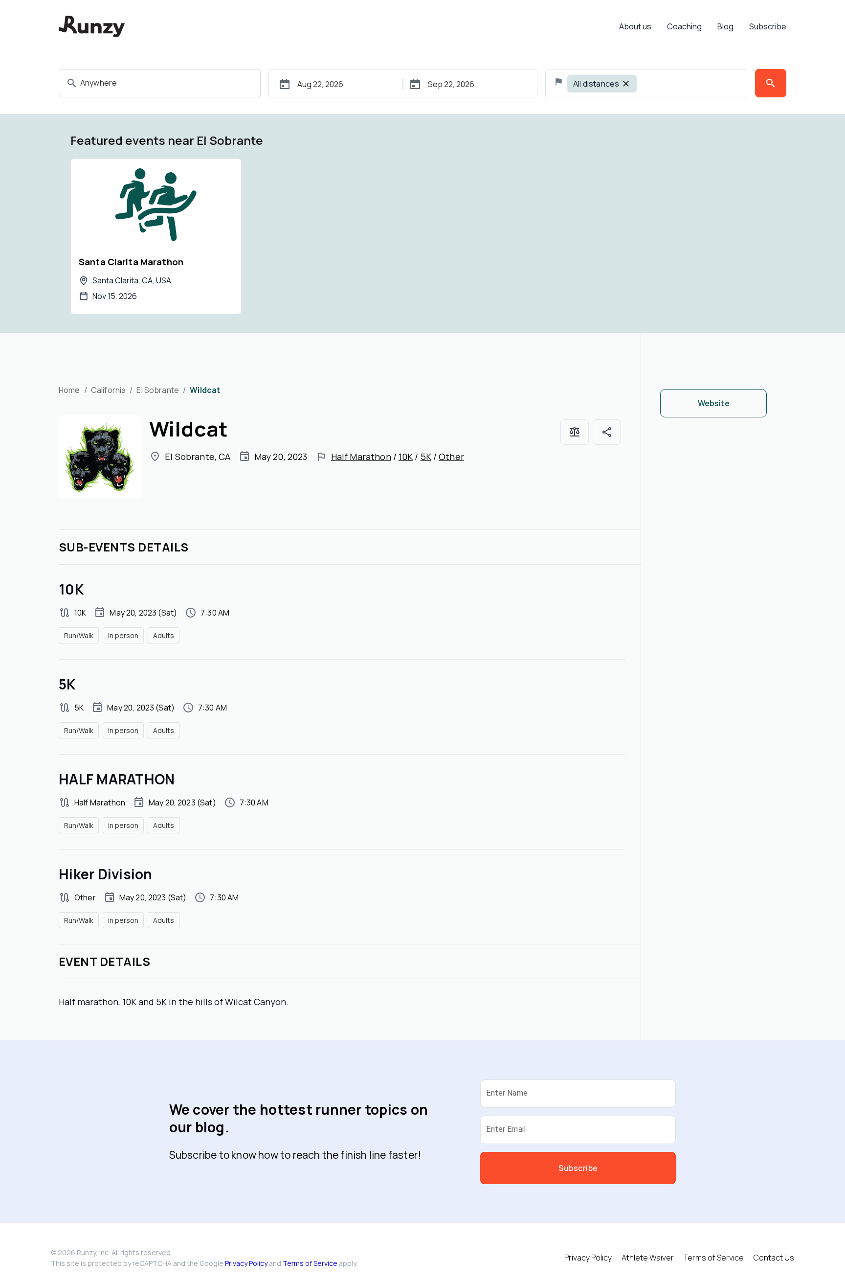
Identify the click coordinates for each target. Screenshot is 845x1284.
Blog (725, 26)
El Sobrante (157, 390)
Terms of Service (310, 1263)
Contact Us (774, 1257)
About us (635, 26)
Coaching (684, 26)
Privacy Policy (246, 1263)
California (108, 390)
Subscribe (767, 26)
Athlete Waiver (648, 1257)
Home (69, 390)
